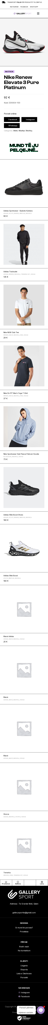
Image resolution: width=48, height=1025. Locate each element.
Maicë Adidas (8, 636)
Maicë (11, 335)
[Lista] (42, 882)
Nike (21, 335)
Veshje (33, 274)
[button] (38, 13)
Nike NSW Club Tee (11, 332)
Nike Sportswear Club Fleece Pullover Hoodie (21, 454)
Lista (42, 884)
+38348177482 (24, 908)
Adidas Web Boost (10, 576)
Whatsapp (12, 125)
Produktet (6, 884)
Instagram (30, 119)
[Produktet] (6, 882)
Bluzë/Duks (7, 456)
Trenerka (7, 873)
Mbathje (22, 131)
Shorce (6, 814)
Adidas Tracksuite (10, 272)
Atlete (15, 131)
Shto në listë (45, 162)
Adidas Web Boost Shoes (13, 515)
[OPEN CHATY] (41, 1010)
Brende (16, 213)
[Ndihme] (18, 882)
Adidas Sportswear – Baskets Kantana (18, 211)
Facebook (12, 119)
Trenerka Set (25, 274)
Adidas (5, 213)
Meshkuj (29, 131)
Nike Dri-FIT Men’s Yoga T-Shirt (15, 393)
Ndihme (18, 884)
